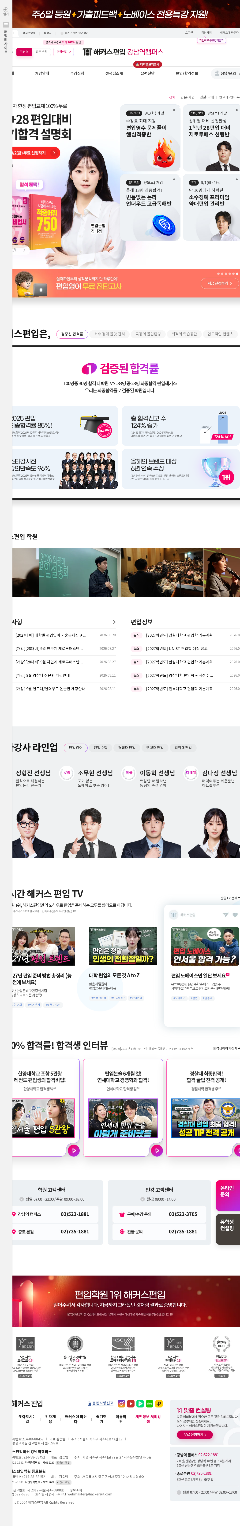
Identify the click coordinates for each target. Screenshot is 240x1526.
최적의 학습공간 (184, 334)
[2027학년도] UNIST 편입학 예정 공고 (177, 649)
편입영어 (76, 748)
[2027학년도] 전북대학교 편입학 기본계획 (179, 689)
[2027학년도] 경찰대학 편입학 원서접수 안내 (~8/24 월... (181, 676)
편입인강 (62, 52)
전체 (172, 97)
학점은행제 (28, 33)
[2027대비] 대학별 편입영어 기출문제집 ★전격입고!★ (50, 635)
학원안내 (7, 73)
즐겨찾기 (101, 1419)
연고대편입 (155, 748)
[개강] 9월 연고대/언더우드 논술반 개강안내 (50, 689)
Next (22, 250)
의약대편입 (183, 748)
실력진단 (148, 73)
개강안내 (42, 73)
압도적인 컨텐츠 (220, 334)
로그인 (189, 32)
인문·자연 (187, 97)
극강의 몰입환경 (148, 334)
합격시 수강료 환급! (63, 42)
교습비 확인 (63, 1462)
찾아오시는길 (27, 1419)
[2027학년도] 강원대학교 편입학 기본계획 (179, 635)
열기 (6, 33)
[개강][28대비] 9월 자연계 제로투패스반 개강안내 (50, 662)
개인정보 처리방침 (148, 1419)
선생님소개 (114, 73)
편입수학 (101, 748)
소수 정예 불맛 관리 (109, 334)
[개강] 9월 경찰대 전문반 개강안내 (42, 676)
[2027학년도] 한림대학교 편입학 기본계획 (179, 662)
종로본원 (41, 52)
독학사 (48, 33)
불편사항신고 (102, 1403)
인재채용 (50, 1419)
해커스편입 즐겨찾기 (77, 33)
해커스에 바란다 (76, 1419)
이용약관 (121, 1419)
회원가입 (206, 32)
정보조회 (76, 1490)
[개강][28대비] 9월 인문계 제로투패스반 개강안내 (50, 649)
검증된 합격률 (72, 334)
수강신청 (77, 73)
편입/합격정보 (187, 73)
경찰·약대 (207, 97)
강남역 (24, 52)
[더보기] (114, 622)
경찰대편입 (127, 748)
